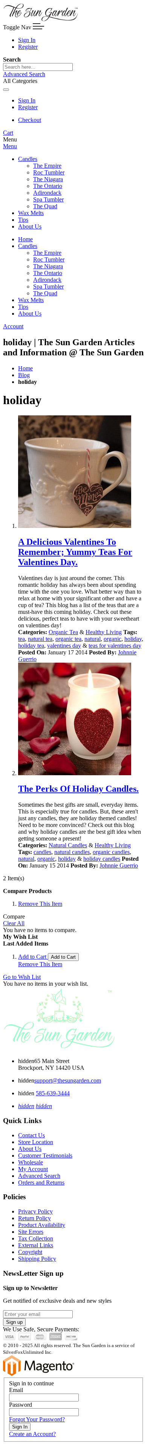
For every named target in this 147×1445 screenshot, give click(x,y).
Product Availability (41, 1225)
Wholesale (30, 1162)
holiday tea (31, 645)
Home (25, 368)
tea (21, 639)
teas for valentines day (115, 645)
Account (13, 326)
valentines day (64, 645)
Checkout (29, 120)
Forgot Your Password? (37, 1419)
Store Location (35, 1142)
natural (92, 639)
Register (28, 47)
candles (42, 852)
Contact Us (31, 1135)
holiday (133, 639)
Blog (24, 375)
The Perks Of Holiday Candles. (78, 789)
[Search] (6, 90)
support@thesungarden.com (67, 1080)
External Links (35, 1245)
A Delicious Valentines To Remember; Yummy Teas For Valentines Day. (75, 552)
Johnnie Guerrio (119, 865)
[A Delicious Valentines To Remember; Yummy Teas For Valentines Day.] (81, 472)
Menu (10, 146)
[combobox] (38, 67)
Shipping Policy (37, 1259)
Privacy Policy (35, 1211)
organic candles (111, 852)
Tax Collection (35, 1238)
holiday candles (101, 859)
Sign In (26, 40)
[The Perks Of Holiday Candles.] (81, 720)
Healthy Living (104, 632)
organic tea (68, 639)
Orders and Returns (41, 1182)
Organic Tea (63, 632)
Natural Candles (68, 845)
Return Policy (34, 1218)
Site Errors (30, 1231)
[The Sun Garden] (40, 20)
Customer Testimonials (45, 1155)
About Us (29, 1149)
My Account (33, 1169)
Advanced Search (24, 74)
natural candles (72, 852)
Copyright (30, 1252)
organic (112, 639)
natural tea (40, 639)
